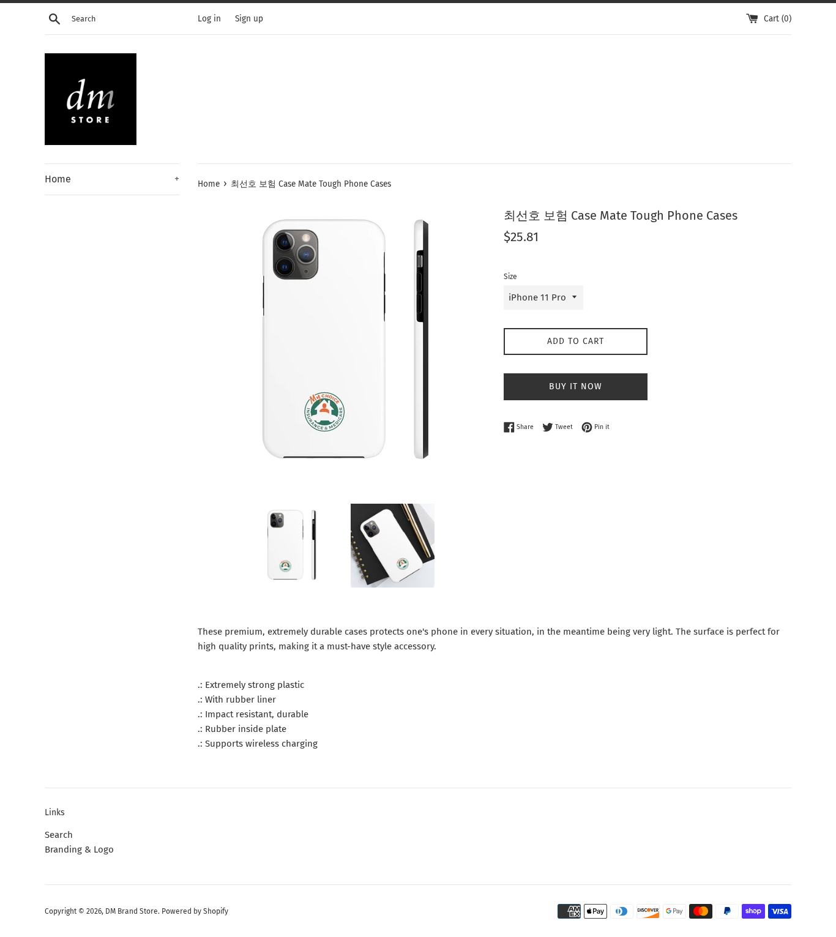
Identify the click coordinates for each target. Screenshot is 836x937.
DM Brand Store (131, 911)
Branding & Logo (79, 849)
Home (112, 179)
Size (510, 276)
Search (59, 834)
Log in (209, 18)
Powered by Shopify (195, 911)
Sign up (249, 18)
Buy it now (575, 386)
